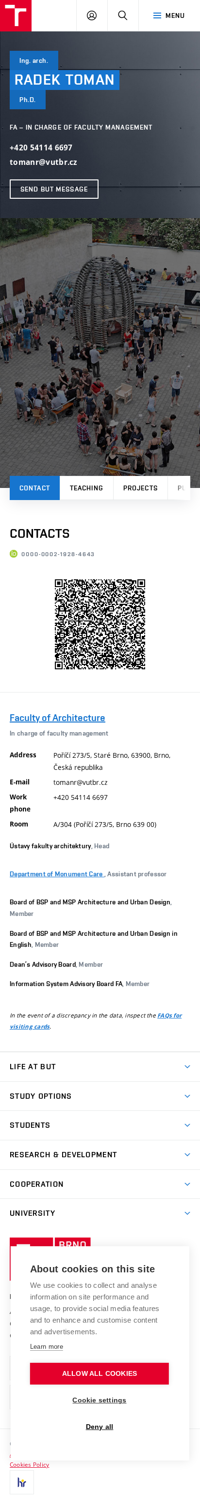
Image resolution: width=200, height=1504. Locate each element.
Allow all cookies (99, 1373)
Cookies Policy (29, 1464)
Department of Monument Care (57, 874)
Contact (34, 488)
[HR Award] (22, 1482)
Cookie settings (99, 1400)
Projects (140, 488)
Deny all (100, 1426)
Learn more (46, 1346)
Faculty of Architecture (57, 717)
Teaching (86, 488)
